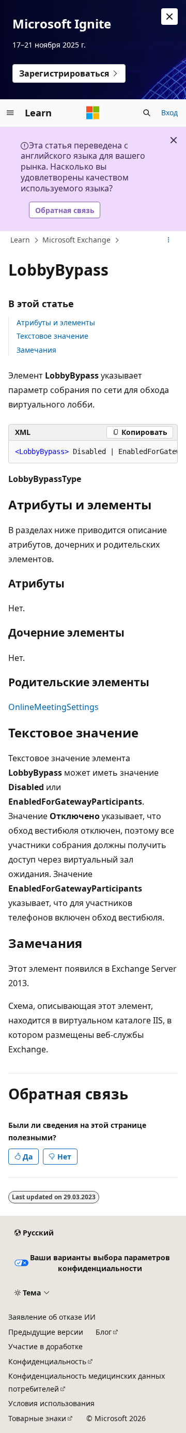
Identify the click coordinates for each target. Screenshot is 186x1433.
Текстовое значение (52, 336)
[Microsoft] (93, 112)
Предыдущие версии (45, 1332)
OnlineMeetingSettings (53, 707)
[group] (93, 452)
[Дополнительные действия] (169, 240)
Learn (20, 240)
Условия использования (51, 1403)
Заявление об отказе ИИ (52, 1317)
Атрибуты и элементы (56, 322)
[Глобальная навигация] (10, 112)
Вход (169, 112)
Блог (104, 1332)
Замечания (36, 350)
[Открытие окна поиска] (146, 112)
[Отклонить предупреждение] (169, 16)
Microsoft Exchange (76, 240)
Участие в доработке (45, 1346)
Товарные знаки (37, 1418)
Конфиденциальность (47, 1361)
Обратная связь (65, 210)
